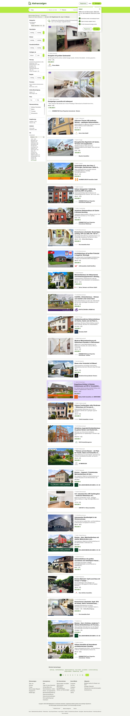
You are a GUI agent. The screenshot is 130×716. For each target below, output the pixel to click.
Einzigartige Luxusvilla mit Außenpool (60, 101)
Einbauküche (34, 113)
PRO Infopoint (60, 685)
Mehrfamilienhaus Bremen (37, 711)
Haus (30, 711)
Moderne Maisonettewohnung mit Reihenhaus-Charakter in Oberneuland (87, 341)
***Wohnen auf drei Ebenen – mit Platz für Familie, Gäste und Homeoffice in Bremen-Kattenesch (87, 451)
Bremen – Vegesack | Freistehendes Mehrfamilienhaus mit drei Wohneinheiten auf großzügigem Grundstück (86, 473)
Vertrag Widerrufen (47, 687)
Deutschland (32, 135)
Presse (30, 687)
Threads (72, 689)
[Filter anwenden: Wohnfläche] (43, 32)
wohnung (52, 669)
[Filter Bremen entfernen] (43, 137)
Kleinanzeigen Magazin (34, 689)
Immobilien (32, 23)
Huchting (33, 152)
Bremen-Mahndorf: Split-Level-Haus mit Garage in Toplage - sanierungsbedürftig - (87, 579)
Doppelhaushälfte (33, 68)
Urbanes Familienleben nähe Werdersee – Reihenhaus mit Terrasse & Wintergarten (87, 406)
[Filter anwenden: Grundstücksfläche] (43, 47)
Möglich (31, 92)
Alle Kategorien (32, 22)
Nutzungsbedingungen (48, 698)
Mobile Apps (32, 692)
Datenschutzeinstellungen (49, 696)
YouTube (72, 685)
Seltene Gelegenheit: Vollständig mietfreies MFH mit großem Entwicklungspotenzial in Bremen (85, 190)
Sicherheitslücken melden (49, 689)
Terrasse (33, 111)
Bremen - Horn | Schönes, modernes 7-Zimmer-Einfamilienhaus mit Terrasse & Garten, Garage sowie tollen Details (87, 624)
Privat (30, 128)
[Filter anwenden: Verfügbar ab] (43, 55)
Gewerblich (31, 129)
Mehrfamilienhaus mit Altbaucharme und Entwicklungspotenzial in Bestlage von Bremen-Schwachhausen (87, 275)
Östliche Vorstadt (34, 155)
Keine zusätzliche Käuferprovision (36, 84)
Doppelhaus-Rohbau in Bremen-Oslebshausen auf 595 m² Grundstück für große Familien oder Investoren (86, 385)
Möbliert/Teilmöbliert (36, 107)
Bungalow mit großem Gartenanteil (59, 55)
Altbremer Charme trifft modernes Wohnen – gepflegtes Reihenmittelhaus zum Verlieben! (87, 121)
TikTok (72, 692)
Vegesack (33, 141)
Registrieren (87, 29)
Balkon (33, 109)
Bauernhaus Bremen (88, 711)
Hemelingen (33, 147)
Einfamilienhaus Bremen (73, 711)
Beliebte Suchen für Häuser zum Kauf (92, 684)
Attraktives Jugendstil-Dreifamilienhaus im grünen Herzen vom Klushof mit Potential (87, 429)
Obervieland (33, 144)
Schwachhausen (34, 156)
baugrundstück (68, 671)
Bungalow (31, 65)
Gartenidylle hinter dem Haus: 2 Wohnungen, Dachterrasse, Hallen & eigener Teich (86, 166)
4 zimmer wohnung (93, 669)
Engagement (32, 690)
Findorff (32, 157)
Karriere (31, 685)
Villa (30, 69)
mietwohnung (76, 671)
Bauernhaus (31, 67)
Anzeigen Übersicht (89, 686)
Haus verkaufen (65, 713)
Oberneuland (33, 149)
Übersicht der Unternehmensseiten (92, 688)
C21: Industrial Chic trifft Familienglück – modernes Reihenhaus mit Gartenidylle (87, 494)
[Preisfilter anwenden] (43, 100)
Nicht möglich (32, 93)
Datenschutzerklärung (48, 694)
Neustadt (33, 145)
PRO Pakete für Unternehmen (61, 687)
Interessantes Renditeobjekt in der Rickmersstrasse (86, 518)
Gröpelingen (33, 143)
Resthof (66, 711)
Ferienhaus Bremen (97, 711)
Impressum (45, 699)
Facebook (72, 683)
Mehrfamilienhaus (33, 64)
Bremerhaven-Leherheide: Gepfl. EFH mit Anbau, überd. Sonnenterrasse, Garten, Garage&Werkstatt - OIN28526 (87, 602)
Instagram (72, 687)
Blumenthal (33, 140)
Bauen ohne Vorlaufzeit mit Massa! (86, 363)
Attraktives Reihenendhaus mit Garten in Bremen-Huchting (87, 211)
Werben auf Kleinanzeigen (63, 690)
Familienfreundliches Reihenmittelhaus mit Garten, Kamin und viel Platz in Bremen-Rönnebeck (87, 320)
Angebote (31, 121)
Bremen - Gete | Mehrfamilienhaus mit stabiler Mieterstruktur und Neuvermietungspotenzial (87, 538)
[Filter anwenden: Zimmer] (43, 40)
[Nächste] (87, 675)
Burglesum (33, 153)
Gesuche (31, 122)
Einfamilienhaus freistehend (35, 62)
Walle (32, 151)
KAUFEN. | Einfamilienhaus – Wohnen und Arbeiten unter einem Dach (87, 297)
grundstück (84, 669)
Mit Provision (32, 86)
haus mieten (78, 669)
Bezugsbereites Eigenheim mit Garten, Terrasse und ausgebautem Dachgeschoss (87, 142)
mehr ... (82, 671)
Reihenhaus (31, 63)
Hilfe (44, 683)
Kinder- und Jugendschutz (49, 690)
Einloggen (96, 29)
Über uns (31, 683)
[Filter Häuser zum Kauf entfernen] (43, 25)
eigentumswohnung (69, 669)
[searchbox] (39, 10)
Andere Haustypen (33, 71)
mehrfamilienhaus (59, 669)
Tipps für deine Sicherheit (49, 685)
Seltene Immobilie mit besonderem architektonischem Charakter (86, 645)
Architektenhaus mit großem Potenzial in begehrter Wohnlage (87, 254)
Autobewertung (88, 690)
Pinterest (72, 690)
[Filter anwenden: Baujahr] (43, 77)
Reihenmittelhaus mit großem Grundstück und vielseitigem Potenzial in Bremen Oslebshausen (87, 559)
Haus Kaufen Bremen (53, 711)
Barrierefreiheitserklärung (49, 692)
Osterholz (33, 148)
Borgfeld (32, 158)
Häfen (32, 139)
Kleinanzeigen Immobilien (63, 683)
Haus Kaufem (61, 711)
